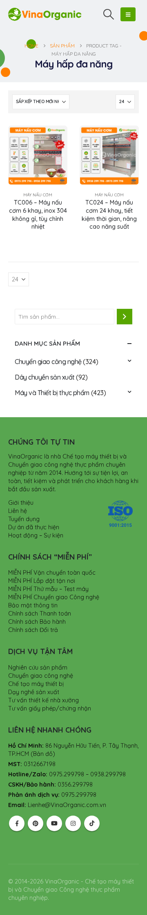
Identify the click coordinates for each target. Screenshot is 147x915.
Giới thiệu (20, 502)
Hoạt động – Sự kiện (35, 535)
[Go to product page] (38, 155)
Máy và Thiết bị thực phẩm (52, 393)
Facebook (16, 823)
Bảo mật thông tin (33, 605)
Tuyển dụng (24, 519)
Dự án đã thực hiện (33, 527)
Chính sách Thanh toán (39, 613)
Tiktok (92, 823)
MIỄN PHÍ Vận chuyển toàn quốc (52, 572)
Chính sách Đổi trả (33, 630)
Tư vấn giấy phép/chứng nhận (49, 708)
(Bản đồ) (43, 754)
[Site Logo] (45, 14)
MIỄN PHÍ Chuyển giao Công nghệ (53, 597)
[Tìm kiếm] (124, 316)
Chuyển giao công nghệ (48, 361)
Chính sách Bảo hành (37, 621)
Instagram (73, 823)
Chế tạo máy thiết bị (36, 684)
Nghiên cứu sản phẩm (37, 667)
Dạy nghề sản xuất (33, 692)
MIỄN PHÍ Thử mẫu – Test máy (48, 589)
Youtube (54, 823)
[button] (108, 14)
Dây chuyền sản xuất (45, 377)
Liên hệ (17, 511)
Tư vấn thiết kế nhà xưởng (43, 700)
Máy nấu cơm (37, 195)
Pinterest (35, 823)
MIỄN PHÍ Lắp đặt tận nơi (41, 581)
